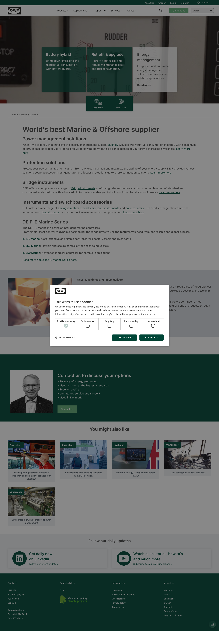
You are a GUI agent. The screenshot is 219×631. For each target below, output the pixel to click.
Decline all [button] (124, 337)
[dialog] (109, 315)
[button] (65, 337)
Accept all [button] (151, 337)
